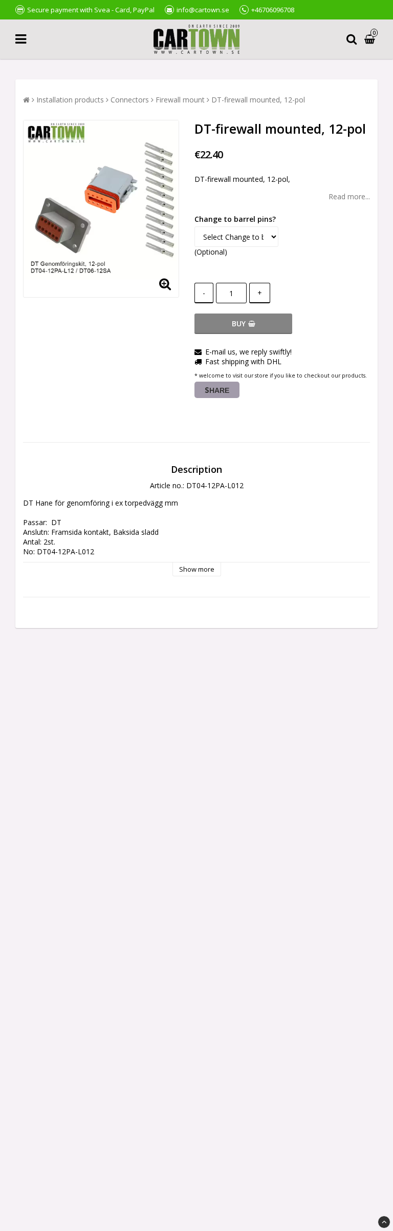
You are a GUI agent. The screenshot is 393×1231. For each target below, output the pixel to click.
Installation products (70, 100)
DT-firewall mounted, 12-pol (258, 100)
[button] (371, 39)
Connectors (130, 100)
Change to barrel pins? (235, 219)
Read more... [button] (349, 196)
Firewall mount (180, 100)
